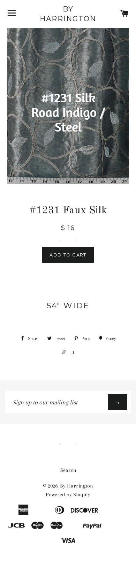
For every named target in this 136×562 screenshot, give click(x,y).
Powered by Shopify (68, 494)
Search (68, 470)
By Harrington (68, 14)
